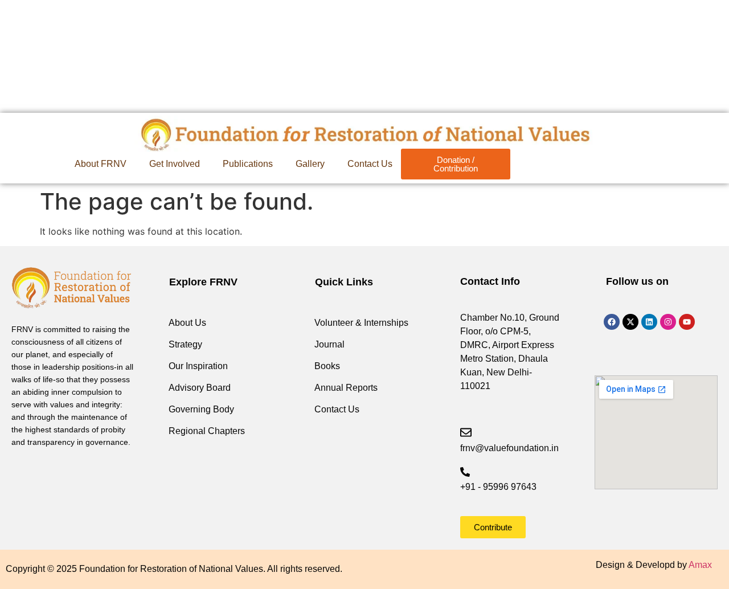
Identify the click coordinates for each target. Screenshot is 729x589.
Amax (700, 565)
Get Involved (174, 164)
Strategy (185, 344)
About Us (187, 323)
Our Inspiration (198, 366)
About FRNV (100, 164)
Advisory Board (200, 387)
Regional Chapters (207, 431)
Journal (329, 344)
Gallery (310, 164)
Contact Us (369, 164)
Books (327, 366)
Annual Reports (346, 387)
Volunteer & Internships (361, 323)
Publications (248, 164)
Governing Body (201, 409)
